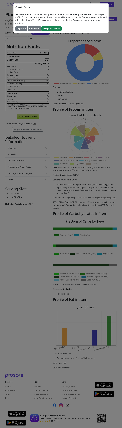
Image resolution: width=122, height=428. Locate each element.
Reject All (21, 28)
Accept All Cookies (51, 28)
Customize (34, 28)
